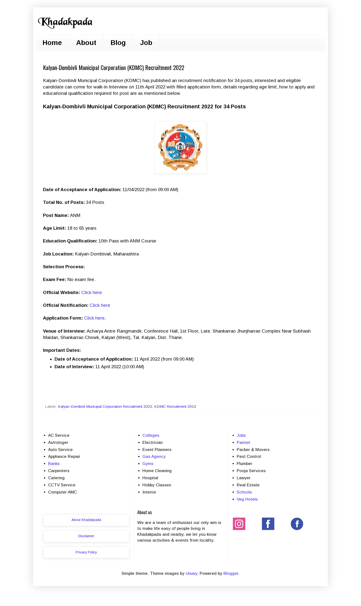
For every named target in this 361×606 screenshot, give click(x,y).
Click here (91, 292)
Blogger (230, 573)
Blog (118, 42)
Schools (244, 492)
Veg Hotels (247, 499)
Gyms (147, 463)
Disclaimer (86, 536)
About (86, 42)
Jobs (241, 435)
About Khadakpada (86, 520)
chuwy (191, 573)
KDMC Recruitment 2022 (175, 406)
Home (52, 42)
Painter (243, 442)
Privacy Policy (86, 552)
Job (146, 42)
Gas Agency (154, 456)
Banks (54, 463)
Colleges (150, 435)
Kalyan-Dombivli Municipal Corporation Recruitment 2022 (105, 406)
